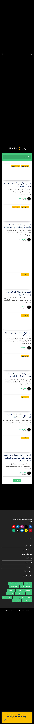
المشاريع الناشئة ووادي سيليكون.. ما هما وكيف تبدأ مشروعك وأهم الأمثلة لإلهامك (17, 458)
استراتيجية (10, 593)
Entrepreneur (13, 586)
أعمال (28, 593)
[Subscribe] (3, 501)
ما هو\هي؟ (29, 566)
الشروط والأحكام (8, 610)
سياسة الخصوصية (19, 610)
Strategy (11, 590)
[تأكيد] (6, 156)
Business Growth (26, 586)
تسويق (16, 597)
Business (28, 583)
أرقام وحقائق (25, 207)
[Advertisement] (17, 127)
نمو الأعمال (17, 601)
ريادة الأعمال (25, 166)
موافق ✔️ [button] (6, 720)
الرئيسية (28, 610)
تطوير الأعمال (7, 597)
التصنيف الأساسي (27, 550)
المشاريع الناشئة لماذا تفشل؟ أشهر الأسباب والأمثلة (19, 415)
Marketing (27, 590)
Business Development (15, 583)
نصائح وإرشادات (15, 166)
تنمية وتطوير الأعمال (26, 554)
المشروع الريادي (26, 597)
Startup (19, 590)
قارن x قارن (29, 562)
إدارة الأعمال (20, 593)
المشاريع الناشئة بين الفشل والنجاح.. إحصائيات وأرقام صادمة (17, 225)
